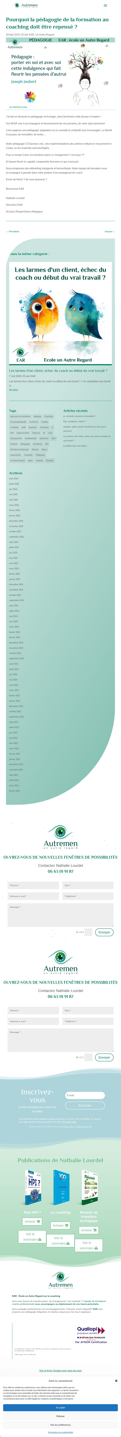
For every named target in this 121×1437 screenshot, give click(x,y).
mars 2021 (14, 785)
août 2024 (13, 605)
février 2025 (14, 574)
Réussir (35, 449)
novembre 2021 (16, 770)
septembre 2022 (16, 717)
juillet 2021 (14, 780)
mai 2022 (13, 738)
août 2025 (13, 542)
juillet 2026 (14, 484)
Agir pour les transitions (20, 416)
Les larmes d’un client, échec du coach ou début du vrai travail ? (58, 371)
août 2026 (13, 478)
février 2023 (14, 695)
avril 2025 (13, 563)
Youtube (39, 460)
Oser (54, 438)
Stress (44, 449)
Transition (28, 455)
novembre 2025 (16, 526)
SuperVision (15, 455)
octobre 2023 (15, 653)
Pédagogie (25, 444)
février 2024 (14, 632)
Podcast (13, 444)
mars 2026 (14, 505)
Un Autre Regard (44, 34)
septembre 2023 (16, 658)
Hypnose (36, 433)
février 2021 (14, 791)
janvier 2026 (14, 515)
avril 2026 (13, 500)
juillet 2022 (14, 727)
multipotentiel (30, 438)
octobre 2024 (15, 595)
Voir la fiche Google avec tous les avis (60, 1370)
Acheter (30, 1221)
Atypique (37, 416)
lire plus (13, 389)
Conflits (44, 422)
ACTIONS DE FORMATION (24, 1351)
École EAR (28, 34)
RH (46, 444)
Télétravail (40, 455)
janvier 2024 (14, 637)
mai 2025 (13, 558)
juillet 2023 (14, 669)
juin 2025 (13, 552)
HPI (12, 433)
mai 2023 (13, 680)
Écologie (50, 460)
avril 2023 (13, 685)
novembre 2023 (16, 648)
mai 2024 (13, 616)
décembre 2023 (16, 642)
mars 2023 (14, 690)
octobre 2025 (15, 531)
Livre (50, 433)
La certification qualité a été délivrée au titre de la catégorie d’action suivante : (42, 1349)
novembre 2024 (16, 590)
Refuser (60, 1416)
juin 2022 (13, 732)
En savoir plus (69, 1122)
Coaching (48, 416)
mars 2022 (14, 748)
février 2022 (14, 754)
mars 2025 (14, 568)
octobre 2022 (15, 711)
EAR (24, 427)
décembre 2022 (16, 706)
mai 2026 (13, 494)
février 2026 (14, 510)
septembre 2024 (16, 600)
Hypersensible (23, 433)
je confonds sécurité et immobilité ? (79, 416)
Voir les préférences (60, 1424)
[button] (116, 1380)
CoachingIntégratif (18, 422)
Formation (44, 427)
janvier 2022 (14, 759)
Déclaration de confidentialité (60, 1432)
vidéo (30, 460)
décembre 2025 (16, 521)
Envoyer (104, 932)
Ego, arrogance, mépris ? (74, 421)
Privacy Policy (69, 1126)
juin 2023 (13, 674)
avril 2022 (13, 743)
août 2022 (13, 722)
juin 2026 (13, 489)
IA (44, 433)
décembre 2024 (16, 584)
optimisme (44, 438)
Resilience (37, 444)
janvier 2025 (14, 579)
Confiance (33, 422)
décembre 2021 (16, 764)
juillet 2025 (14, 547)
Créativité (14, 427)
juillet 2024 (14, 611)
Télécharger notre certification (25, 1354)
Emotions (33, 427)
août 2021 (13, 775)
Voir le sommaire (30, 1236)
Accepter (60, 1407)
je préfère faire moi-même (75, 446)
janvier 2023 (14, 701)
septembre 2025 (16, 537)
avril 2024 (13, 621)
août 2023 (13, 664)
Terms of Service (82, 1126)
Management (16, 438)
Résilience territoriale (19, 449)
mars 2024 (14, 627)
